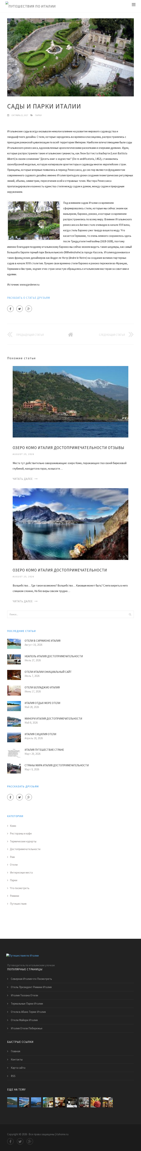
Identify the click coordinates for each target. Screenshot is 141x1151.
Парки (38, 115)
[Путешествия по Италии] (31, 6)
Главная (15, 1051)
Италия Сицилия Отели (40, 734)
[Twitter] (19, 309)
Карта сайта (18, 1067)
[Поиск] (130, 614)
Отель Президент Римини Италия (31, 987)
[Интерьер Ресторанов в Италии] (84, 1102)
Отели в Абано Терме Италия (28, 1012)
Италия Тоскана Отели (24, 995)
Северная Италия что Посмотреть (31, 979)
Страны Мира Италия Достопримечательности (57, 765)
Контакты (17, 1059)
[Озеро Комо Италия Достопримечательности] (70, 523)
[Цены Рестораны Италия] (96, 1102)
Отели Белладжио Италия (42, 687)
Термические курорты (23, 841)
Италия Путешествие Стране (44, 749)
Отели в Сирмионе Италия (42, 640)
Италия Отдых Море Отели (42, 703)
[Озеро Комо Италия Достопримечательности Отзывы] (70, 401)
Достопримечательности (25, 849)
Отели (14, 864)
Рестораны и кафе (21, 833)
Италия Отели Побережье (26, 1028)
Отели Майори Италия (24, 1020)
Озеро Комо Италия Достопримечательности (60, 570)
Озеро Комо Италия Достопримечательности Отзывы (68, 447)
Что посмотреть (19, 888)
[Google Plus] (29, 309)
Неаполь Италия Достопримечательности (54, 656)
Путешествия (18, 903)
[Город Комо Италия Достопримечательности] (36, 1102)
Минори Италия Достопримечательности (53, 718)
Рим (12, 857)
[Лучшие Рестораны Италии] (72, 1102)
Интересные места (21, 872)
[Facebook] (10, 309)
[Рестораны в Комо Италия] (48, 1102)
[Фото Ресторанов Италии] (108, 1102)
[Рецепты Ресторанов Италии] (60, 1102)
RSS (13, 1076)
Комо (13, 826)
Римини (14, 896)
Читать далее (23, 479)
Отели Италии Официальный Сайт (48, 672)
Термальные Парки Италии (27, 1003)
